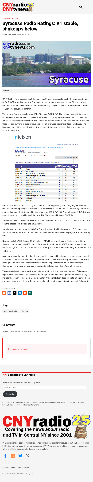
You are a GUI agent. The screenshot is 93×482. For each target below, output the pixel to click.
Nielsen (24, 311)
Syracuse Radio (10, 19)
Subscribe (10, 394)
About (13, 468)
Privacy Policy (23, 468)
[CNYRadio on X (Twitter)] (28, 456)
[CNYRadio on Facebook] (5, 456)
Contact (5, 468)
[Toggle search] (81, 7)
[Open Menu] (88, 7)
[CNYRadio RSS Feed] (13, 456)
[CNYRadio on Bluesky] (20, 456)
